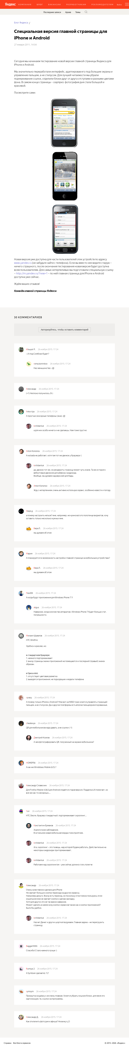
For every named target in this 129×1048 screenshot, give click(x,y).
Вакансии (54, 4)
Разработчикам (76, 4)
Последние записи (52, 11)
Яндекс (121, 1042)
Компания (24, 4)
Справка (7, 1042)
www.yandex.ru (23, 262)
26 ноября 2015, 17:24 (48, 349)
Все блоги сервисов (21, 1042)
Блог (40, 4)
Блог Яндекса (21, 22)
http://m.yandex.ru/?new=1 (31, 273)
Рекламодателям (102, 4)
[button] (119, 4)
